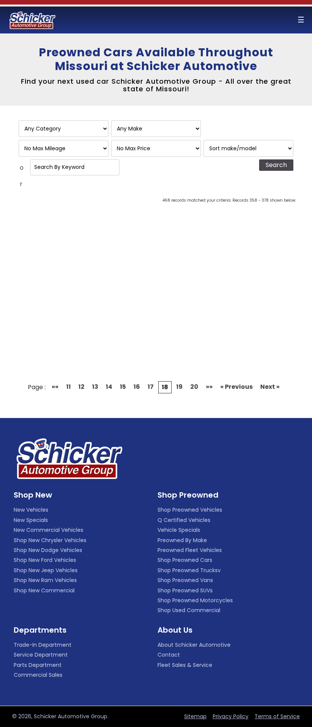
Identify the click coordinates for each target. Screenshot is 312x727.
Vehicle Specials (179, 530)
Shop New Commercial (44, 590)
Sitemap (195, 716)
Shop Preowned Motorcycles (195, 600)
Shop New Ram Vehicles (45, 580)
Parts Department (38, 665)
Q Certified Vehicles (184, 520)
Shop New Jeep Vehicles (46, 570)
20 (194, 386)
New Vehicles (31, 510)
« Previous (236, 386)
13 (95, 386)
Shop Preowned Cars (185, 560)
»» (209, 386)
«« (55, 386)
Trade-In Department (43, 645)
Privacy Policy (230, 716)
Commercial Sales (38, 675)
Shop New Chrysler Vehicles (50, 540)
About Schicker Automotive (194, 645)
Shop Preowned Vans (185, 580)
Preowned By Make (182, 540)
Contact (169, 655)
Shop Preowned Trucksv (189, 570)
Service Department (41, 655)
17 (151, 386)
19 (179, 386)
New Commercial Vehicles (48, 530)
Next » (270, 386)
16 (137, 386)
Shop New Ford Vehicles (45, 560)
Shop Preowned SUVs (185, 590)
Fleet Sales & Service (185, 665)
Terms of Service (277, 716)
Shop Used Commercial (189, 610)
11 (68, 386)
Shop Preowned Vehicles (190, 510)
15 (123, 386)
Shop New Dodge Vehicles (48, 550)
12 (81, 386)
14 (109, 386)
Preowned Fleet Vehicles (190, 550)
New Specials (31, 520)
